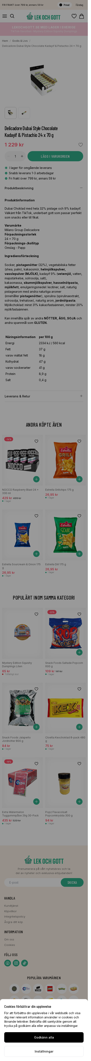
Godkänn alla (44, 1037)
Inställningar (44, 1051)
